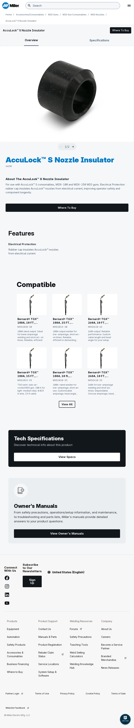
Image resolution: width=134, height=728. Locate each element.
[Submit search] (29, 5)
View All (67, 404)
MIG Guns (53, 14)
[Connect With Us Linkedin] (7, 595)
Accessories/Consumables (30, 14)
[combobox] (72, 5)
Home (9, 14)
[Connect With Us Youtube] (7, 603)
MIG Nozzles (97, 14)
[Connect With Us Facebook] (7, 578)
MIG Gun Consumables (75, 14)
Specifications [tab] (99, 40)
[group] (67, 94)
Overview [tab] (31, 40)
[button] (120, 30)
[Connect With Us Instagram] (7, 586)
